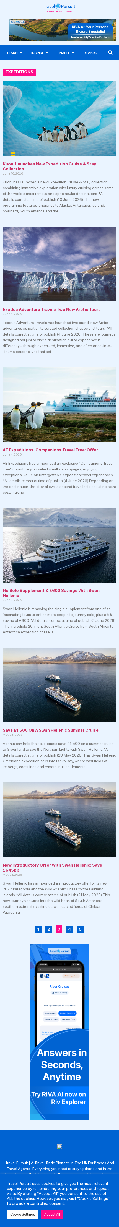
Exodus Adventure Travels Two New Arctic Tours (52, 309)
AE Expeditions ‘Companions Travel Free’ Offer (50, 450)
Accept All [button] (52, 1214)
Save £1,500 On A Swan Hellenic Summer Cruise (51, 730)
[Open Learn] (20, 52)
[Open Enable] (73, 52)
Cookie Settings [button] (22, 1214)
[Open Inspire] (47, 52)
